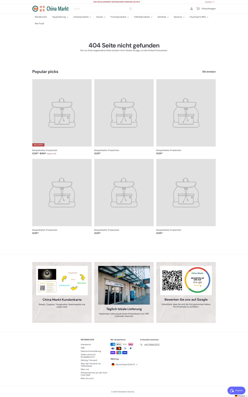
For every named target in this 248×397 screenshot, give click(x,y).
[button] (239, 396)
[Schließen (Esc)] (163, 174)
